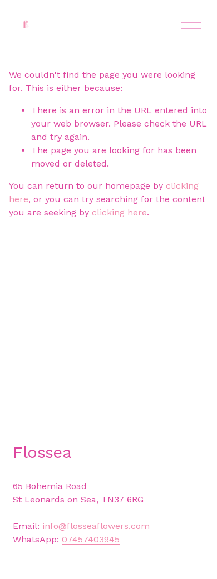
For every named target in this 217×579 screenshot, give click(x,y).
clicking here (119, 212)
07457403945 (91, 539)
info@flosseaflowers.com (96, 526)
